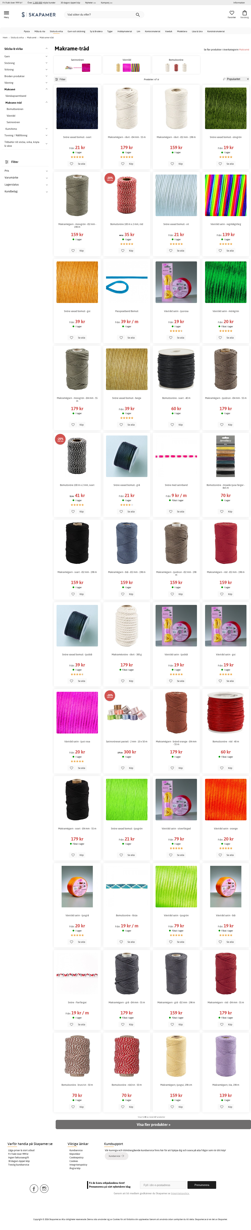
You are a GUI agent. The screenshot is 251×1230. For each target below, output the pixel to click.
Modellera (182, 31)
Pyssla (27, 31)
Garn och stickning (76, 31)
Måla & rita (39, 31)
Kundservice (76, 1150)
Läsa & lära (197, 31)
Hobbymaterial (124, 31)
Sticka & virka (56, 31)
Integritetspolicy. (180, 1193)
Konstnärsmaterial (216, 31)
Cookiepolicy (76, 1157)
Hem (5, 37)
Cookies (73, 1161)
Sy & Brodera (96, 31)
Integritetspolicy (78, 1164)
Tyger (110, 31)
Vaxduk (168, 31)
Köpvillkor (74, 1153)
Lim (138, 31)
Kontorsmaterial (152, 31)
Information (239, 2)
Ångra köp (74, 1168)
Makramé (244, 49)
